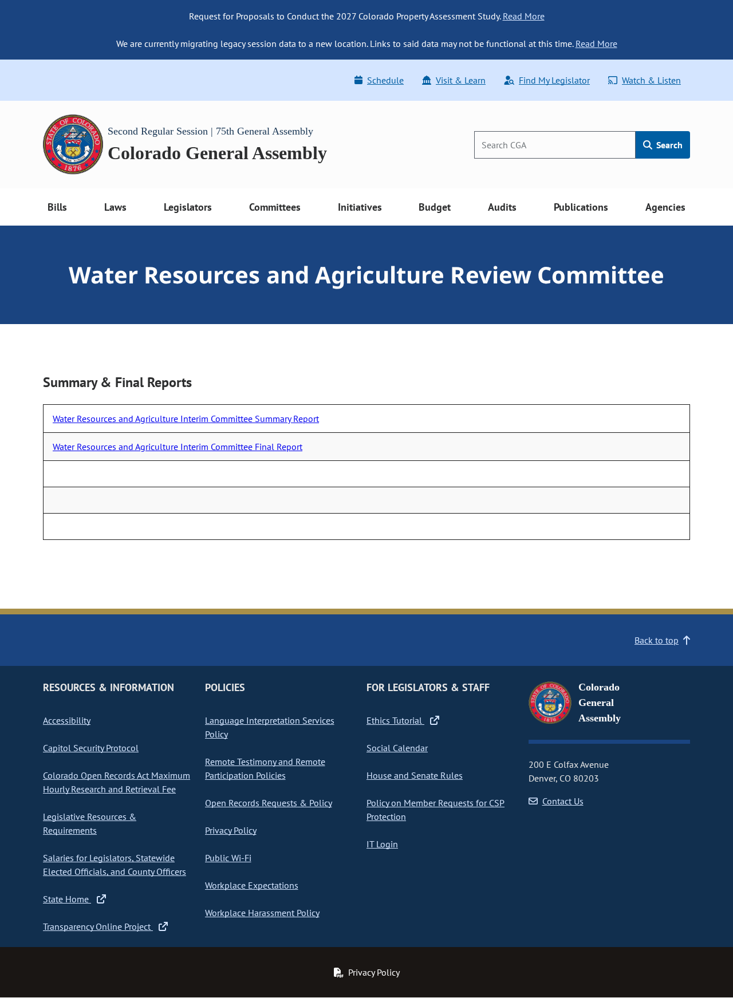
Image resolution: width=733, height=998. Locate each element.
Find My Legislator (554, 80)
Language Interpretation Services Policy (269, 727)
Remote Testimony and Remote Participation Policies (265, 768)
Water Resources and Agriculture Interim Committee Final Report (177, 446)
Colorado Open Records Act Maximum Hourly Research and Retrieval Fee (116, 782)
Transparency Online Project (98, 926)
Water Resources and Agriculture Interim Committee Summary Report (186, 418)
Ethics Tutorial (395, 720)
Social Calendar (397, 748)
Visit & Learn (461, 80)
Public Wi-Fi (228, 857)
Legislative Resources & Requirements (89, 823)
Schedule (385, 80)
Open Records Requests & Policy (268, 802)
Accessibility (66, 720)
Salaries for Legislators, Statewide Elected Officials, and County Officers (114, 864)
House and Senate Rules (414, 775)
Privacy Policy (231, 830)
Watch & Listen (651, 80)
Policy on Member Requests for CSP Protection (435, 809)
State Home (67, 899)
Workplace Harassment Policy (262, 912)
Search (668, 145)
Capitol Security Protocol (91, 748)
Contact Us (563, 801)
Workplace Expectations (251, 885)
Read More (524, 16)
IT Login (382, 844)
